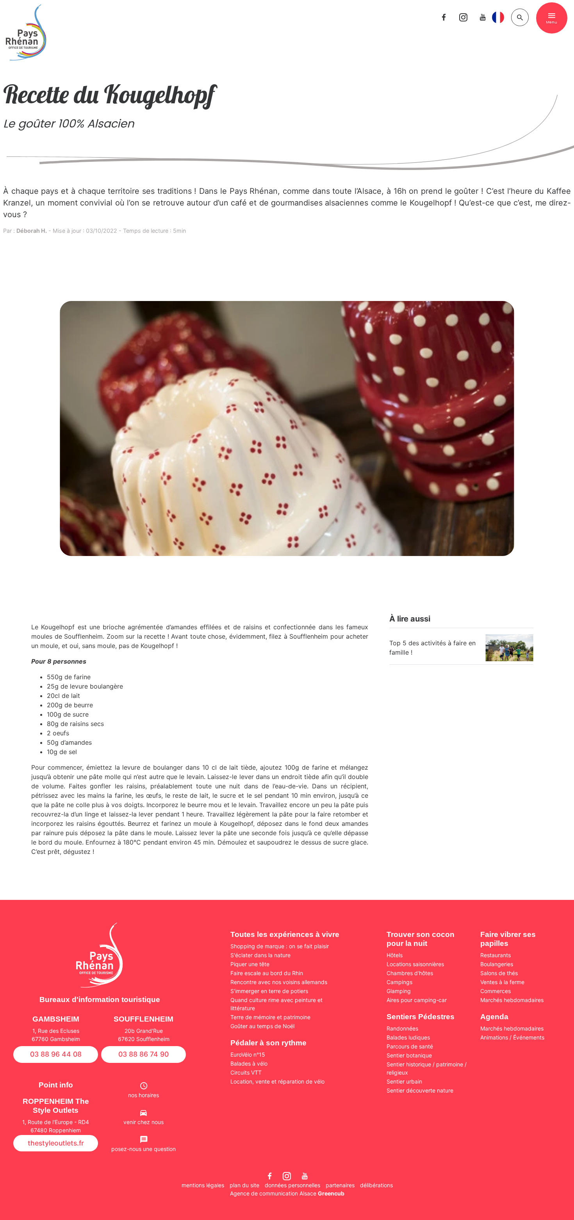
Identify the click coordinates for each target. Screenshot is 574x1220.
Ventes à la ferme (502, 982)
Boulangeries (496, 964)
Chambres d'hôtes (410, 973)
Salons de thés (499, 973)
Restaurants (495, 955)
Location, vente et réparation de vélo (277, 1081)
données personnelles (292, 1185)
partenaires (340, 1185)
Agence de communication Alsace (287, 1193)
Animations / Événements (512, 1037)
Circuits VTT (246, 1072)
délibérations (376, 1185)
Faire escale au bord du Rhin (266, 973)
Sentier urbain (404, 1081)
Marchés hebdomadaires (512, 1000)
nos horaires (143, 1095)
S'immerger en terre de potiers (269, 991)
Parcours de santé (410, 1046)
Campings (399, 982)
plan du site (244, 1185)
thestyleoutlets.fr (56, 1143)
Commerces (495, 991)
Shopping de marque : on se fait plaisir (279, 946)
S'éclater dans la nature (260, 955)
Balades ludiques (408, 1037)
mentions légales (203, 1185)
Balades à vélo (248, 1063)
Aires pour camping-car (417, 1000)
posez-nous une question (143, 1149)
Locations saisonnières (415, 964)
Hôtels (395, 955)
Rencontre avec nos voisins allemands (278, 982)
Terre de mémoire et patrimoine (270, 1017)
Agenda (494, 1017)
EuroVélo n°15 (247, 1054)
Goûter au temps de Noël (262, 1026)
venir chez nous (143, 1122)
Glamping (399, 991)
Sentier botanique (409, 1055)
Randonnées (402, 1028)
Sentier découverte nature (420, 1090)
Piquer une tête (249, 964)
